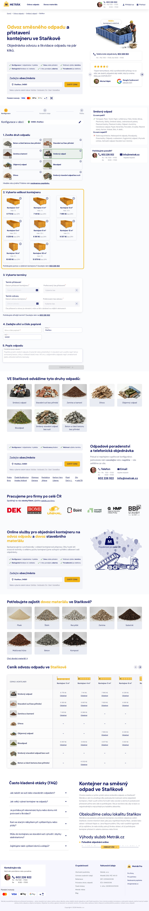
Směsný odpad (31, 14)
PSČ (6, 335)
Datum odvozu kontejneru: (16, 299)
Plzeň (68, 477)
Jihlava (44, 480)
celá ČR (79, 480)
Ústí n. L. (69, 480)
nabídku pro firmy (48, 501)
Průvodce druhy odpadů (84, 883)
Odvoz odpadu (33, 4)
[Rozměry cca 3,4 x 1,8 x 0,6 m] (47, 198)
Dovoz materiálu (50, 4)
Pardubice (46, 477)
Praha (9, 477)
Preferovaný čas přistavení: (55, 285)
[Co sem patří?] (40, 140)
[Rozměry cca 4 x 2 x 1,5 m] (73, 221)
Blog (76, 893)
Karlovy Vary (58, 477)
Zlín (76, 477)
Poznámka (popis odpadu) (12, 349)
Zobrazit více (109, 847)
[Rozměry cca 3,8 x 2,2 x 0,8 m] (20, 221)
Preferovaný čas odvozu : (53, 299)
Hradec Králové (21, 480)
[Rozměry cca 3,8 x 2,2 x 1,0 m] (47, 221)
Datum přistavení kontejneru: (17, 285)
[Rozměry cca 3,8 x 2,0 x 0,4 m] (20, 198)
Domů (9, 14)
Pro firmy (130, 873)
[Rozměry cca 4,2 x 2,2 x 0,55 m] (73, 198)
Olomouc (35, 477)
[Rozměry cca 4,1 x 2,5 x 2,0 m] (47, 244)
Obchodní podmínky (82, 872)
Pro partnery (131, 877)
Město (47, 328)
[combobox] (38, 84)
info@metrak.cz (131, 154)
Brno (9, 480)
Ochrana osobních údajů (84, 876)
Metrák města (80, 890)
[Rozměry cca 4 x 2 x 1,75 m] (20, 244)
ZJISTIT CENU (72, 84)
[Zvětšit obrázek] (10, 146)
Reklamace (79, 879)
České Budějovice (22, 477)
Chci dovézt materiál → (17, 658)
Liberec (56, 480)
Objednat (63, 696)
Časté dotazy (80, 886)
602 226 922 (111, 2)
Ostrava (34, 480)
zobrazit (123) (127, 83)
